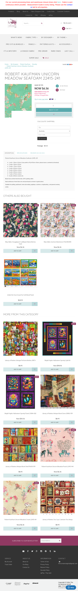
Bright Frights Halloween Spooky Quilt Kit (57, 360)
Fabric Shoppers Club (37, 11)
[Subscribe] (59, 541)
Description (9, 153)
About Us (25, 11)
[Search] (41, 23)
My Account (67, 23)
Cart (68, 28)
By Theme (61, 37)
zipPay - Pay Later (45, 573)
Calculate (43, 138)
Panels (32, 44)
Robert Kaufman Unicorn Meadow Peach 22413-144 (57, 466)
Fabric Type (31, 37)
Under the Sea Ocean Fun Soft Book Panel (20, 295)
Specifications (22, 153)
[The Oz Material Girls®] (12, 23)
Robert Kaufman (25, 64)
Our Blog (25, 564)
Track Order (8, 564)
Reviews (34, 153)
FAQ (36, 15)
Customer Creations (63, 11)
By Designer (47, 37)
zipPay (51, 15)
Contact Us (28, 15)
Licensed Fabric (27, 51)
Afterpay (43, 15)
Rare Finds (56, 51)
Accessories (65, 44)
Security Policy (44, 570)
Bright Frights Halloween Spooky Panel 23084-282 (20, 413)
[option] (18, 97)
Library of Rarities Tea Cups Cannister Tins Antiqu (58, 519)
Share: (65, 64)
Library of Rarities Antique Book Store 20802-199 (57, 413)
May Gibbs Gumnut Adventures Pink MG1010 (57, 242)
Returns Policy (44, 567)
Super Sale (34, 58)
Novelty (34, 64)
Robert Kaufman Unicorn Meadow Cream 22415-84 (20, 519)
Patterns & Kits (47, 44)
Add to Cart (54, 110)
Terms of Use (44, 561)
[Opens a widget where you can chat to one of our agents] (71, 587)
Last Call (69, 51)
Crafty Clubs (51, 11)
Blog (18, 11)
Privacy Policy (44, 564)
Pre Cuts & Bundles (15, 44)
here (59, 2)
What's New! (16, 37)
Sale (47, 58)
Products (11, 11)
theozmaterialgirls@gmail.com (65, 563)
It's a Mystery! (10, 51)
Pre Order (42, 51)
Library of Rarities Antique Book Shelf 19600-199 (20, 466)
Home (6, 64)
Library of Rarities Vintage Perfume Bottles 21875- (20, 360)
